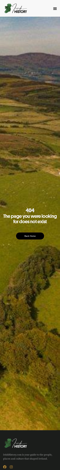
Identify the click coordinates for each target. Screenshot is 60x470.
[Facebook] (4, 467)
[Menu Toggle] (55, 8)
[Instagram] (11, 467)
